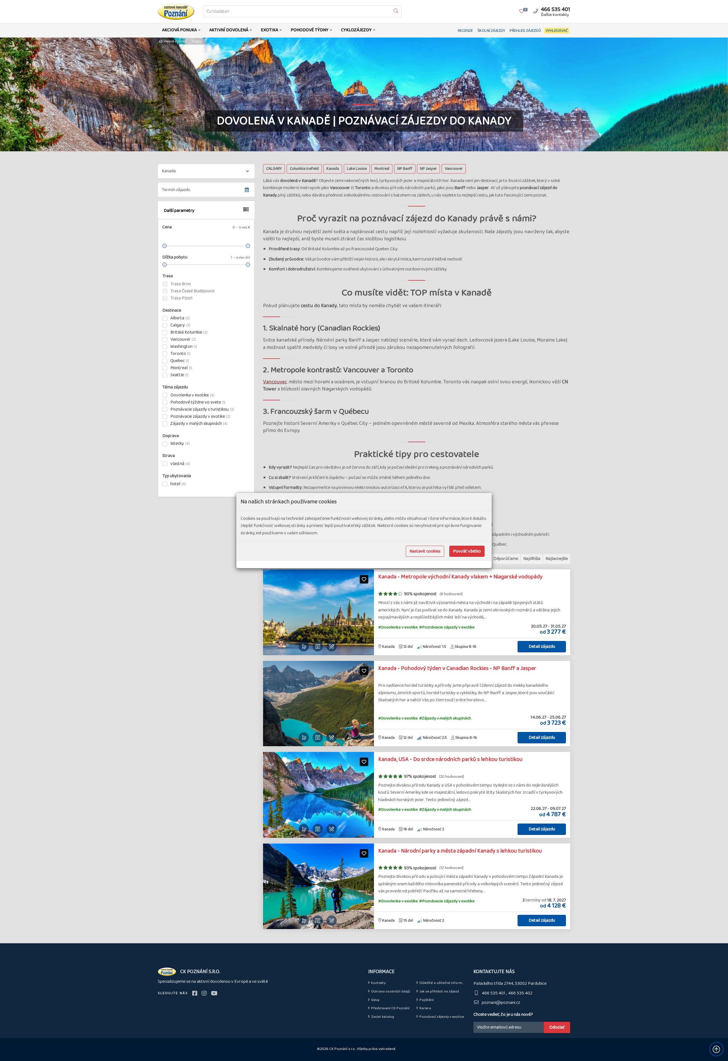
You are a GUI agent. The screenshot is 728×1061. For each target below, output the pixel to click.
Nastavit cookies (425, 551)
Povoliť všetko (467, 551)
